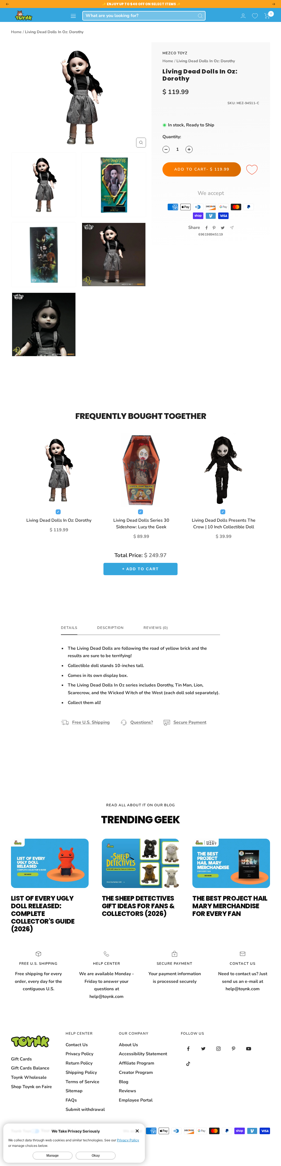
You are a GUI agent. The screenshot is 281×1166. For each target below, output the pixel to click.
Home (16, 32)
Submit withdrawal (85, 1110)
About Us (128, 1045)
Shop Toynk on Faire (31, 1087)
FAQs (71, 1100)
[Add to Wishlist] (252, 170)
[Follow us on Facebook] (188, 1048)
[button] (267, 16)
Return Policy (79, 1063)
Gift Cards (21, 1059)
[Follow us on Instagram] (218, 1048)
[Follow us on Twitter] (203, 1048)
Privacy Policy (79, 1054)
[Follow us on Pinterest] (233, 1048)
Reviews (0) (156, 628)
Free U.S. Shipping (91, 722)
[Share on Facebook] (207, 228)
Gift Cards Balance (30, 1068)
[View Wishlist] (255, 16)
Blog (123, 1082)
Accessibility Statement (143, 1054)
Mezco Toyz (174, 53)
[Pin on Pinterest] (214, 228)
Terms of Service (82, 1082)
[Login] (243, 15)
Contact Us (77, 1045)
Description (110, 628)
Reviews (127, 1091)
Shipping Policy (81, 1072)
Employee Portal (136, 1100)
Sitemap (74, 1091)
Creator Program (136, 1072)
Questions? (141, 722)
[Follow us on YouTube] (248, 1048)
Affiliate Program (136, 1063)
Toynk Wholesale (29, 1077)
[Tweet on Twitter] (222, 228)
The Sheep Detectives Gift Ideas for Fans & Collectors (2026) (138, 906)
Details (69, 628)
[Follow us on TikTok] (188, 1063)
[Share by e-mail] (232, 227)
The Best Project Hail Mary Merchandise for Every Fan (229, 906)
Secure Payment (189, 722)
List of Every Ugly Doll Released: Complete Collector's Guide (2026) (43, 914)
